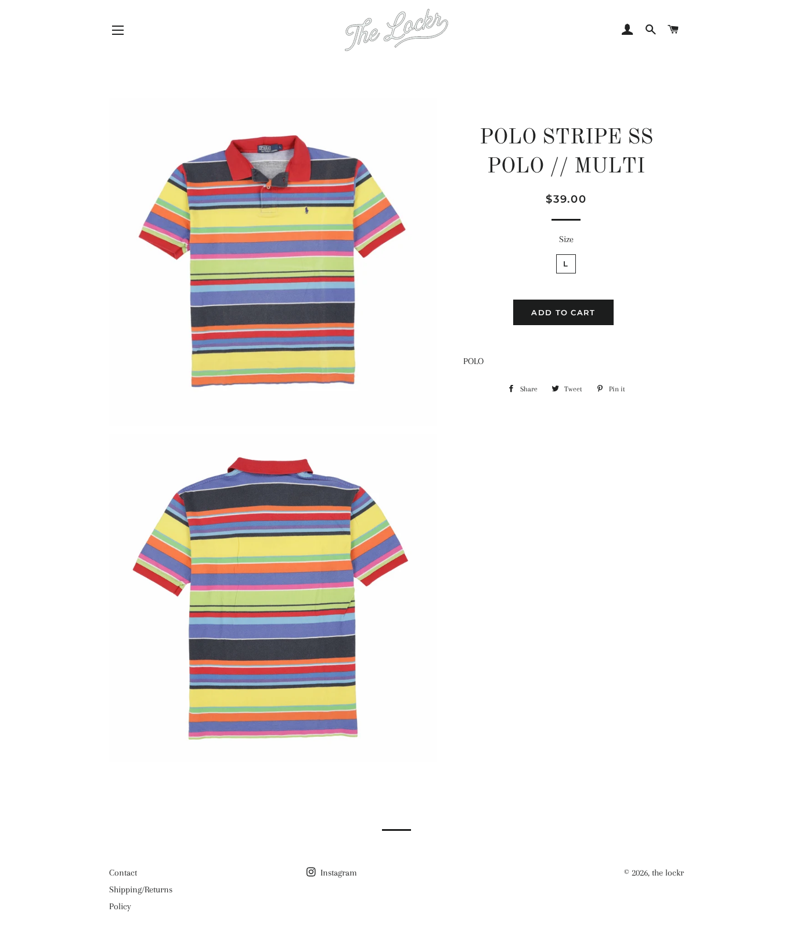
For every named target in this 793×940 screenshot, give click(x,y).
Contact (123, 872)
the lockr (668, 872)
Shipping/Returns (140, 889)
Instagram (337, 872)
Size (566, 239)
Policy (120, 906)
